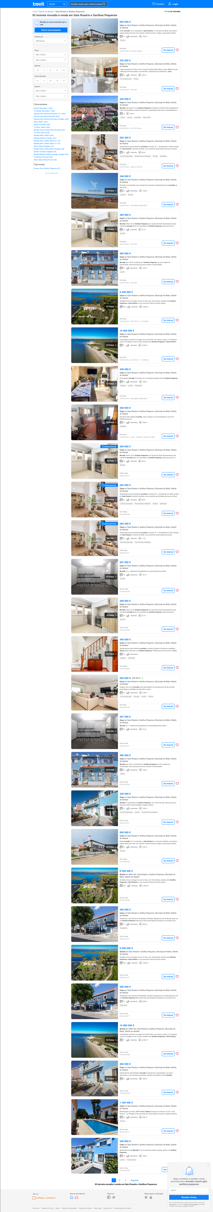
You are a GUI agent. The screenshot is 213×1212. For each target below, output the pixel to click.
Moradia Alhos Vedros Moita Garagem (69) (49, 149)
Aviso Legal (97, 1208)
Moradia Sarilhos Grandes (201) (45, 138)
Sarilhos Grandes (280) (42, 124)
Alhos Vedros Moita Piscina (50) (45, 159)
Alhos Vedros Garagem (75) (43, 146)
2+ (51, 70)
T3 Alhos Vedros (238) (42, 132)
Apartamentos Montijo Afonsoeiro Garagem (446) (51, 119)
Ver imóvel (168, 50)
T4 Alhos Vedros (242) (42, 127)
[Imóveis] (72, 1198)
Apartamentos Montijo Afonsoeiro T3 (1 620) (49, 113)
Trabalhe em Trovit (47, 1208)
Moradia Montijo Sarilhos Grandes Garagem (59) (51, 154)
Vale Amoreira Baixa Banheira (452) (46, 116)
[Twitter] (113, 1198)
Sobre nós (36, 1208)
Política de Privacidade (191, 1204)
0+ (38, 70)
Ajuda (58, 1208)
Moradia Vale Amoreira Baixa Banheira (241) (49, 130)
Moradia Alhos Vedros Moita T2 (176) (47, 140)
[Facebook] (108, 1198)
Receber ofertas (189, 1197)
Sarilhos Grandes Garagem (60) (45, 151)
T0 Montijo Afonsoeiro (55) (43, 157)
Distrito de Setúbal (46, 11)
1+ (44, 70)
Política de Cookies (85, 1208)
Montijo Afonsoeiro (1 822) (43, 108)
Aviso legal (172, 1204)
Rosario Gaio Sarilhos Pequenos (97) (47, 168)
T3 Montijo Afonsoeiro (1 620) (44, 111)
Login (175, 4)
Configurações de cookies (122, 1208)
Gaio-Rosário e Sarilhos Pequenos (70, 11)
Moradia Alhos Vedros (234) (43, 135)
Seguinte (135, 1180)
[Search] (104, 4)
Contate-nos (107, 1208)
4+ (64, 70)
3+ (57, 70)
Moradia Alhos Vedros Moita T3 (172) (47, 143)
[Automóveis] (76, 1198)
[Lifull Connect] (44, 1198)
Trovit (35, 11)
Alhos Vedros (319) (40, 121)
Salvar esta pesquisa (51, 29)
